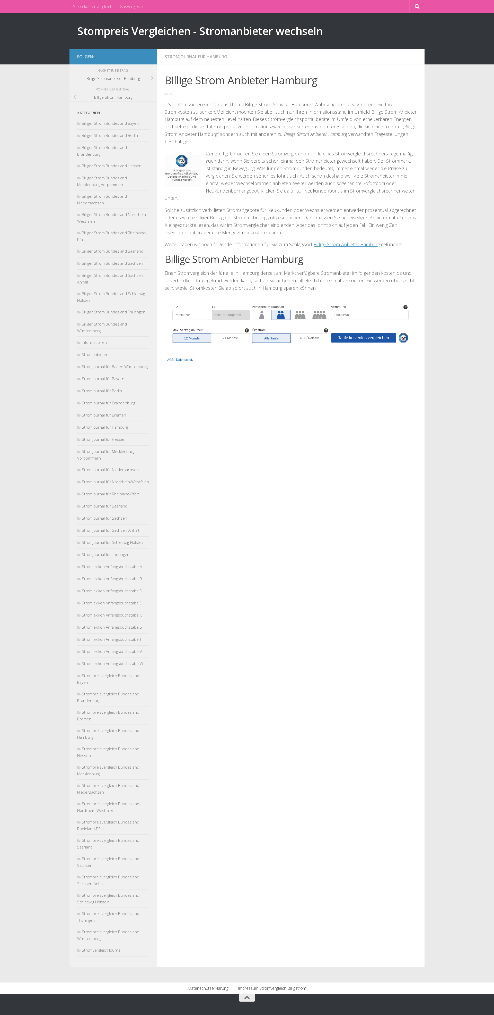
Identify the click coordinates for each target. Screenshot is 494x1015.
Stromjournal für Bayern (103, 378)
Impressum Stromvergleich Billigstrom (272, 988)
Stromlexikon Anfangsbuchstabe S (112, 627)
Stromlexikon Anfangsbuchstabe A (112, 566)
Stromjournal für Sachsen (104, 518)
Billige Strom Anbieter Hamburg (347, 244)
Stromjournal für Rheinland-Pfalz (110, 493)
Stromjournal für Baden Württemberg (115, 366)
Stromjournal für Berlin (102, 390)
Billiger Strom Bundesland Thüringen (113, 311)
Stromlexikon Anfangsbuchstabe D (112, 590)
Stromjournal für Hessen (104, 439)
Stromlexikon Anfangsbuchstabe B (112, 578)
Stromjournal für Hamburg (196, 57)
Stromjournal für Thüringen (105, 554)
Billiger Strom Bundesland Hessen (112, 165)
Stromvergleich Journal (101, 950)
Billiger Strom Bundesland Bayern (111, 123)
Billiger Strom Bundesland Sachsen (112, 263)
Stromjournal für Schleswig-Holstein (113, 542)
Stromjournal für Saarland (104, 506)
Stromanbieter (95, 354)
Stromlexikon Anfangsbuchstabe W (112, 663)
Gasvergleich (131, 6)
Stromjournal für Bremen (104, 415)
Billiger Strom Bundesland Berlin (110, 135)
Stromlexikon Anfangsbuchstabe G (112, 615)
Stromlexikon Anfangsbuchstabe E (112, 602)
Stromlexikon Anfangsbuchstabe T (112, 639)
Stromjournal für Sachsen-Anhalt (110, 530)
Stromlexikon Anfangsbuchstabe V (112, 651)
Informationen (94, 342)
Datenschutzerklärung (208, 988)
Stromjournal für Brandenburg (108, 402)
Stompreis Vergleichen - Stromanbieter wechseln (200, 30)
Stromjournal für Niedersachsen (110, 469)
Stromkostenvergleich (92, 6)
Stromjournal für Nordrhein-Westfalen (115, 481)
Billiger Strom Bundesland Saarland (112, 251)
